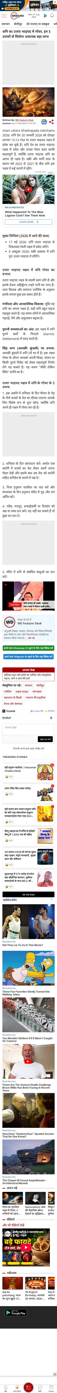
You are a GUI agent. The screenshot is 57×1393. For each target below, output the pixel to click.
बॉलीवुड (18, 24)
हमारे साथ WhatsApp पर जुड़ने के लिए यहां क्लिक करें (28, 648)
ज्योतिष (7, 691)
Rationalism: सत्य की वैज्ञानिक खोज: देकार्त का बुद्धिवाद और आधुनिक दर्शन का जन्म (35, 1210)
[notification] (52, 15)
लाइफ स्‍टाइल (22, 691)
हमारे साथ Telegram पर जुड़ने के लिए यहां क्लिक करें (28, 656)
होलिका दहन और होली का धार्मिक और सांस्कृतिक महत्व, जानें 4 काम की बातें (27, 676)
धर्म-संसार (37, 691)
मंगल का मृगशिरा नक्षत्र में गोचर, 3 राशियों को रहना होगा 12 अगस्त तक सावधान (12, 1210)
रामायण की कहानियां (35, 697)
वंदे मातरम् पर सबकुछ (37, 24)
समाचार (6, 24)
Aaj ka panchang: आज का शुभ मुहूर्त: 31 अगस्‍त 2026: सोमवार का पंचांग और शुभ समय (11, 1295)
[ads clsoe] (55, 1374)
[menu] (5, 16)
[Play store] (45, 15)
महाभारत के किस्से (13, 697)
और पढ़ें (31, 638)
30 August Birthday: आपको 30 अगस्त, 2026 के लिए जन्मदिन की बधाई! (35, 1295)
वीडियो (11, 1219)
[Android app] (16, 1312)
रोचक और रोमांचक (13, 704)
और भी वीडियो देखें (13, 1225)
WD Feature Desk (24, 120)
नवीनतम (11, 1273)
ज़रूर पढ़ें (12, 1188)
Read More (15, 604)
